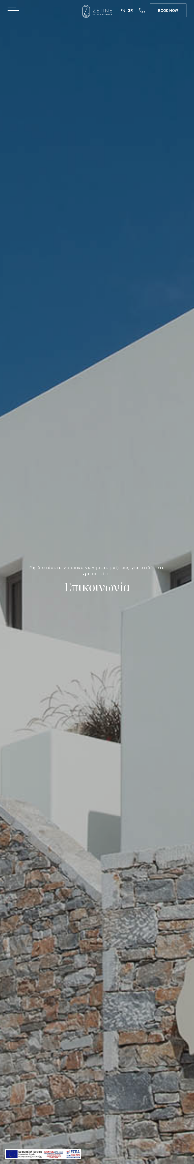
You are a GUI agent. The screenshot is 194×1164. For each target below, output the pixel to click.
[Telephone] (144, 10)
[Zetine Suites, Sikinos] (97, 11)
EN (122, 10)
